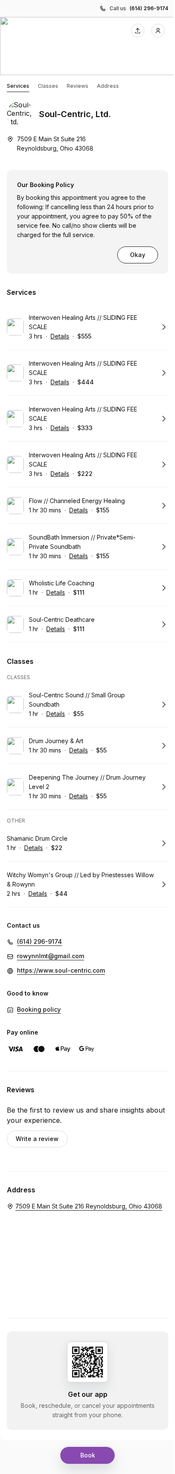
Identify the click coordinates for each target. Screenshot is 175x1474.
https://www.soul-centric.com (61, 970)
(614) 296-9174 (149, 8)
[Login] (158, 30)
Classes (48, 86)
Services (18, 86)
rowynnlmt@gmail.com (50, 955)
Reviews (77, 86)
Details (60, 336)
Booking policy (39, 1009)
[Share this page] (137, 30)
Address (108, 86)
